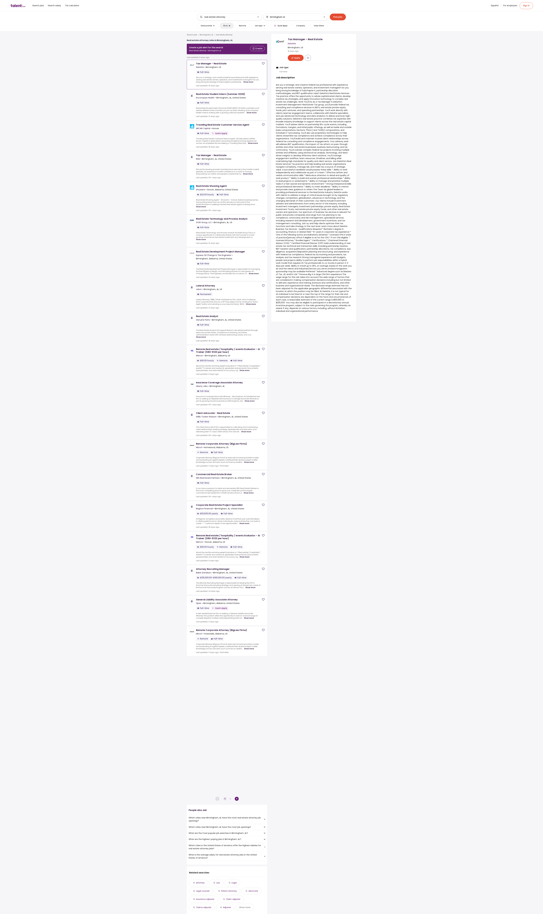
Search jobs (192, 35)
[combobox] (229, 17)
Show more (248, 82)
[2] (237, 799)
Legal (234, 882)
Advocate (253, 891)
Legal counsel (202, 891)
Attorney (200, 882)
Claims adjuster (203, 907)
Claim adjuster (233, 899)
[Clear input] (258, 17)
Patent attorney (229, 891)
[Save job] (263, 63)
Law (218, 882)
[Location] (293, 17)
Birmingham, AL (206, 35)
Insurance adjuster (205, 899)
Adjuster (227, 907)
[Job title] (227, 17)
